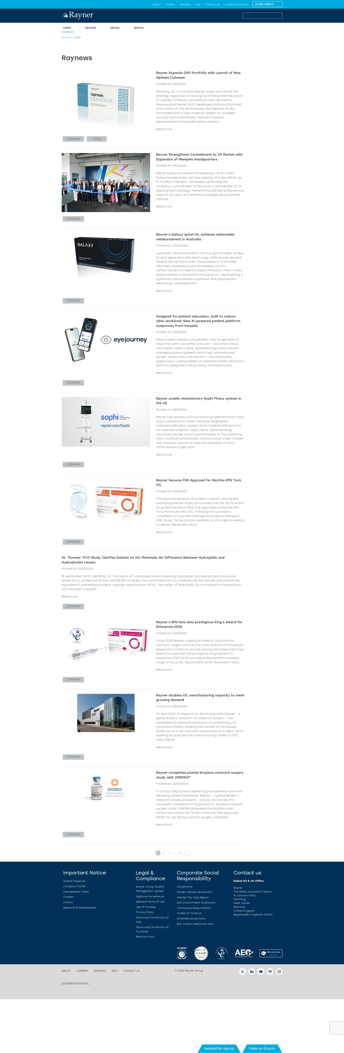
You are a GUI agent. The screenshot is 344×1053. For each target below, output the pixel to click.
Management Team (76, 891)
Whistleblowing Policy (191, 918)
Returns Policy (145, 936)
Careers (170, 4)
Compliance (185, 886)
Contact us (212, 4)
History (68, 902)
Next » (186, 852)
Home (67, 27)
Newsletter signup (219, 1048)
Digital (139, 27)
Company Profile (74, 886)
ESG (198, 4)
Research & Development (80, 907)
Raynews (185, 4)
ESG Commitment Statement (196, 902)
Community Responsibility (194, 908)
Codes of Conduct (189, 913)
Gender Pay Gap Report (193, 897)
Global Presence (74, 881)
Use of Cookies (146, 907)
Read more (164, 129)
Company (73, 139)
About (156, 4)
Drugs (114, 27)
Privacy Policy (145, 912)
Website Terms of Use (150, 901)
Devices (90, 27)
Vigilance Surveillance (150, 896)
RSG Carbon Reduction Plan (195, 923)
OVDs (97, 139)
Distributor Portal (237, 4)
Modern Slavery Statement (194, 892)
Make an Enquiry (262, 1048)
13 (180, 853)
